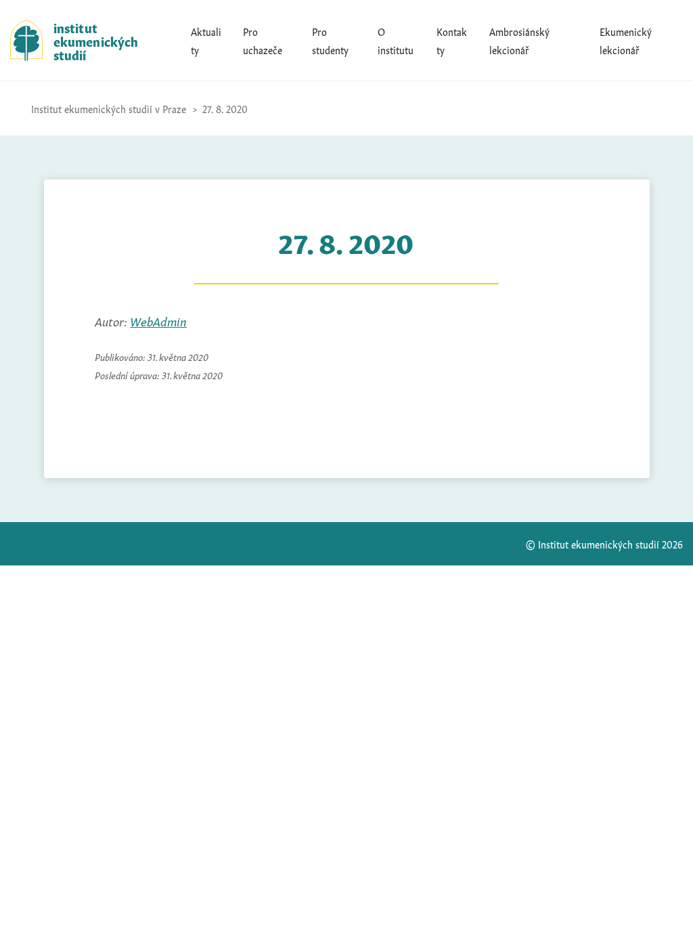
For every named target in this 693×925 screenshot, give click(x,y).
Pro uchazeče (262, 40)
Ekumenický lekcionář (626, 40)
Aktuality (206, 40)
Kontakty (452, 40)
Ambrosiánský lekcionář (519, 40)
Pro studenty (330, 40)
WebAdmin (158, 320)
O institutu (395, 40)
